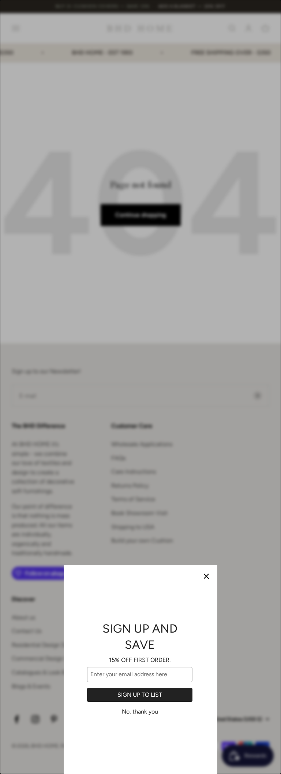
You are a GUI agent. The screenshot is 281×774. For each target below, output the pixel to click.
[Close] (206, 576)
